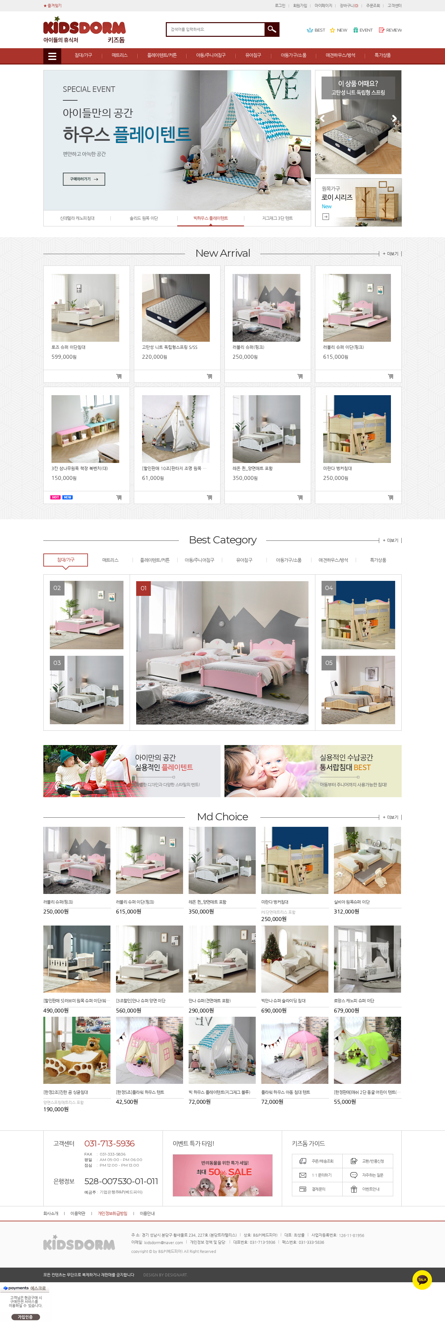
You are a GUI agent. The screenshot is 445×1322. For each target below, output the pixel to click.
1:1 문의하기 (321, 1175)
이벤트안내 (370, 1189)
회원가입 (300, 5)
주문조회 (373, 5)
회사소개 (50, 1213)
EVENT (366, 30)
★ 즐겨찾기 (52, 5)
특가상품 (383, 55)
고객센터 (395, 5)
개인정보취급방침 (112, 1213)
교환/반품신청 (373, 1161)
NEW (342, 30)
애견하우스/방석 (340, 55)
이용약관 (77, 1213)
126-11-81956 (351, 1235)
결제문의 (318, 1189)
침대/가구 (83, 55)
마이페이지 (323, 5)
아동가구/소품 (293, 55)
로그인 (280, 5)
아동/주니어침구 (210, 55)
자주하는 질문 (372, 1175)
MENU (52, 56)
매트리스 (120, 55)
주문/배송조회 (323, 1161)
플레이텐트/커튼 (162, 55)
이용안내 (147, 1213)
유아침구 (253, 55)
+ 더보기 (390, 253)
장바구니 (349, 5)
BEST (320, 30)
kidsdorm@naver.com (163, 1242)
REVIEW (394, 30)
